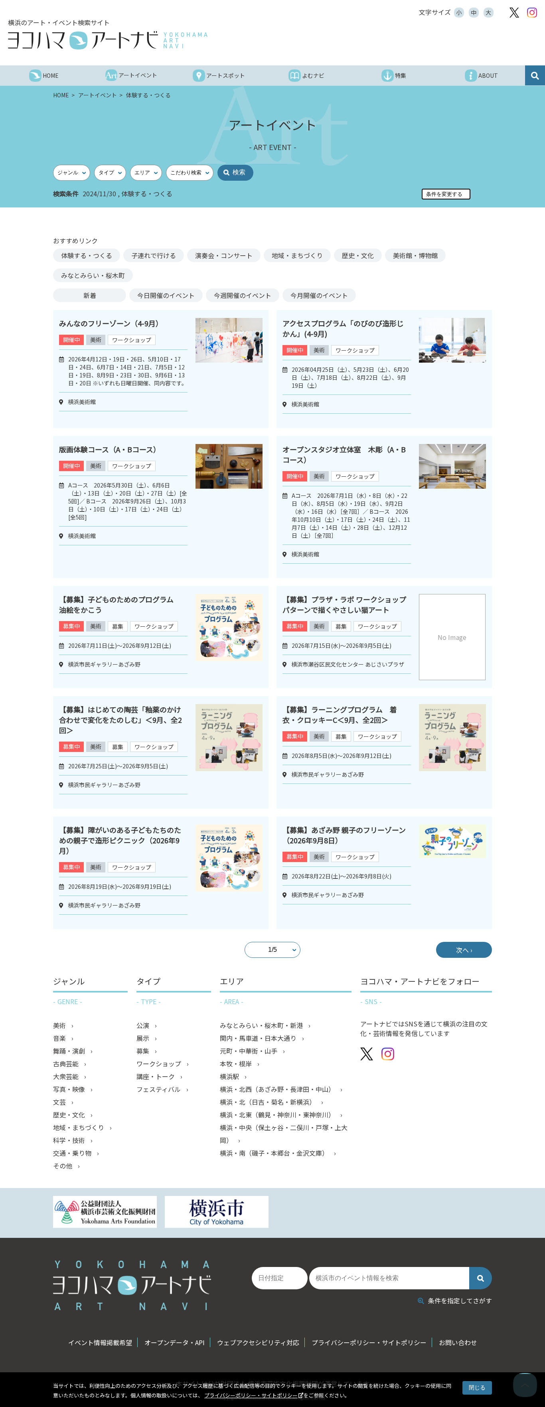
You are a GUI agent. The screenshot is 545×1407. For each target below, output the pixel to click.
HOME (61, 95)
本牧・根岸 (236, 1063)
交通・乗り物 (73, 1153)
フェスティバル (159, 1089)
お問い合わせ (458, 1342)
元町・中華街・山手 (249, 1051)
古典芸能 (66, 1063)
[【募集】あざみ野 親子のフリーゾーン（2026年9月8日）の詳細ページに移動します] (452, 873)
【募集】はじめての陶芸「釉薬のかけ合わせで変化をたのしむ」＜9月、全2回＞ (120, 719)
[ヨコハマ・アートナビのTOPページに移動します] (107, 40)
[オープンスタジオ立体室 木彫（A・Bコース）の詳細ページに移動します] (452, 507)
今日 (166, 295)
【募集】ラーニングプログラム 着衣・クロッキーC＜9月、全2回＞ (339, 714)
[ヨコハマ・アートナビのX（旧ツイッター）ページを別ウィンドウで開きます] (514, 13)
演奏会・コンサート (224, 255)
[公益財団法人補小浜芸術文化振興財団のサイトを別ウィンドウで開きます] (105, 1213)
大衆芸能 (66, 1076)
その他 (63, 1165)
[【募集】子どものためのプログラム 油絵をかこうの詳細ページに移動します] (229, 637)
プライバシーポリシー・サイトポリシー (251, 1395)
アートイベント (98, 95)
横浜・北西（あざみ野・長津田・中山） (278, 1089)
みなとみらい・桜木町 (93, 275)
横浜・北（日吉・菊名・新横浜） (268, 1102)
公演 (143, 1025)
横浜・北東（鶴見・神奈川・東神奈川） (278, 1114)
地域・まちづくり (297, 255)
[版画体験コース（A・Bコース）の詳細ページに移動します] (229, 507)
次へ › (464, 950)
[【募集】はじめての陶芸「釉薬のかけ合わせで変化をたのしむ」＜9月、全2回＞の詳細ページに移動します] (229, 752)
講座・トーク (156, 1076)
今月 (319, 295)
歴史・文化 (358, 255)
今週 (242, 295)
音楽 (60, 1038)
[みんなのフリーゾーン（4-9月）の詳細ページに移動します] (229, 369)
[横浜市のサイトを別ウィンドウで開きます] (217, 1213)
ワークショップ (131, 340)
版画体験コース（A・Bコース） (109, 449)
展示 (143, 1038)
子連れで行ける (153, 255)
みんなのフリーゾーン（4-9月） (111, 323)
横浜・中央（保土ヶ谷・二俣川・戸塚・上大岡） (284, 1134)
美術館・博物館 (415, 255)
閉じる (477, 1387)
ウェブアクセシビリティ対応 (258, 1342)
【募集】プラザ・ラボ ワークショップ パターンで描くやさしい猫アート (347, 604)
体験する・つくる (86, 255)
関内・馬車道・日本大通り (259, 1038)
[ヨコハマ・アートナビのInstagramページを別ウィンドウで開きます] (532, 13)
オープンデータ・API (174, 1342)
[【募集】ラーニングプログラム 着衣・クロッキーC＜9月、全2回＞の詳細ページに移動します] (452, 752)
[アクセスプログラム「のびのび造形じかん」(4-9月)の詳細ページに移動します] (452, 369)
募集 (117, 626)
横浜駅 (230, 1076)
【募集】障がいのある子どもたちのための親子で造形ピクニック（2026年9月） (120, 840)
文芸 (60, 1102)
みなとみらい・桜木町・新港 (262, 1025)
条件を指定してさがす (460, 1300)
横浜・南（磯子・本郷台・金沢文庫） (275, 1153)
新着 (89, 295)
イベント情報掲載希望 (100, 1342)
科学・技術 (70, 1140)
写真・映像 (70, 1089)
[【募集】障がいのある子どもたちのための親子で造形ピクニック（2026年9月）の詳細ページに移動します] (229, 873)
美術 (95, 339)
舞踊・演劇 (70, 1051)
